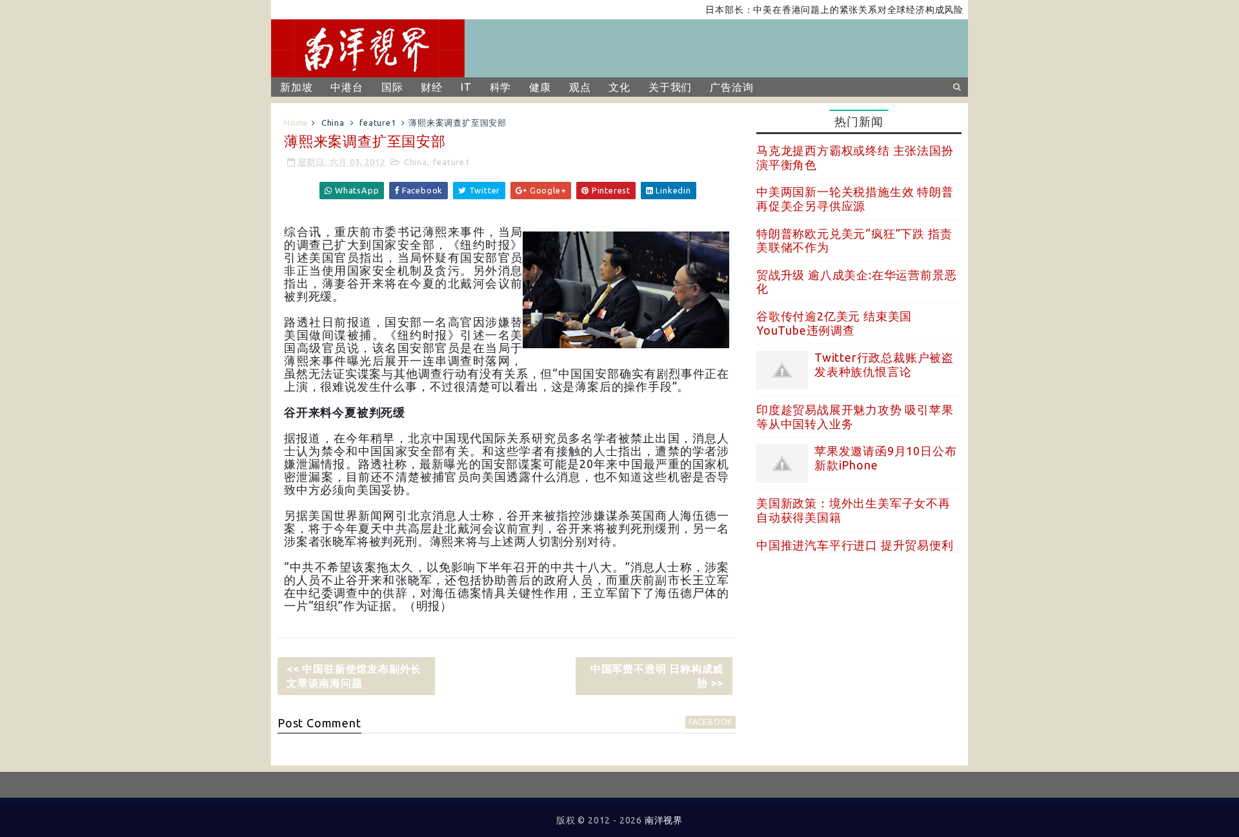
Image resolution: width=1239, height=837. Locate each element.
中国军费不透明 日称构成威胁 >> (656, 676)
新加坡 (296, 87)
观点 (580, 87)
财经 (432, 87)
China (333, 122)
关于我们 (670, 87)
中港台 (346, 87)
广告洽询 (731, 87)
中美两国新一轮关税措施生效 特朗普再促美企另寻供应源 (855, 198)
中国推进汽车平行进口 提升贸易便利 (855, 544)
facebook (710, 722)
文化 (619, 87)
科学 (501, 87)
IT (466, 87)
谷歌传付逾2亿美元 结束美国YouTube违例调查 (834, 323)
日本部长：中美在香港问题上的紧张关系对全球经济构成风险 (818, 10)
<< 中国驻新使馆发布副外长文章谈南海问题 (354, 676)
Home (296, 122)
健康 (540, 87)
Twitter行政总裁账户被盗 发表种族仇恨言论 (884, 364)
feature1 (377, 122)
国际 (392, 87)
